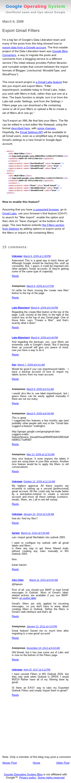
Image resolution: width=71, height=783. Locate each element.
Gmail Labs (9, 213)
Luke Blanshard (21, 307)
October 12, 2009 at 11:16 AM (39, 481)
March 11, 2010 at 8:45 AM (43, 580)
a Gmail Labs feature (49, 82)
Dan (14, 364)
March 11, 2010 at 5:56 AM (35, 533)
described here (20, 128)
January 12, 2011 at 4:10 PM (42, 626)
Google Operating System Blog (23, 774)
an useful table (27, 598)
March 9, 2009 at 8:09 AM (40, 413)
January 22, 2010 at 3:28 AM (38, 514)
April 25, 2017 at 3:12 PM (36, 669)
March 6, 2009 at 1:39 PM (37, 256)
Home (36, 762)
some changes (46, 128)
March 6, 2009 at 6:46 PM (44, 337)
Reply (15, 275)
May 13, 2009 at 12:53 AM (40, 454)
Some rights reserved (51, 777)
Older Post (62, 762)
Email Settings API (31, 132)
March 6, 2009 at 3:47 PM (40, 286)
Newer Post (9, 762)
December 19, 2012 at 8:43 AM (43, 648)
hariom (16, 533)
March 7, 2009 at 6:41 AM (31, 364)
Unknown (17, 256)
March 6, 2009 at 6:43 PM (44, 307)
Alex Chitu (17, 580)
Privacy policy (27, 777)
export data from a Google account (24, 47)
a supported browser (46, 209)
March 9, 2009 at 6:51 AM (40, 389)
